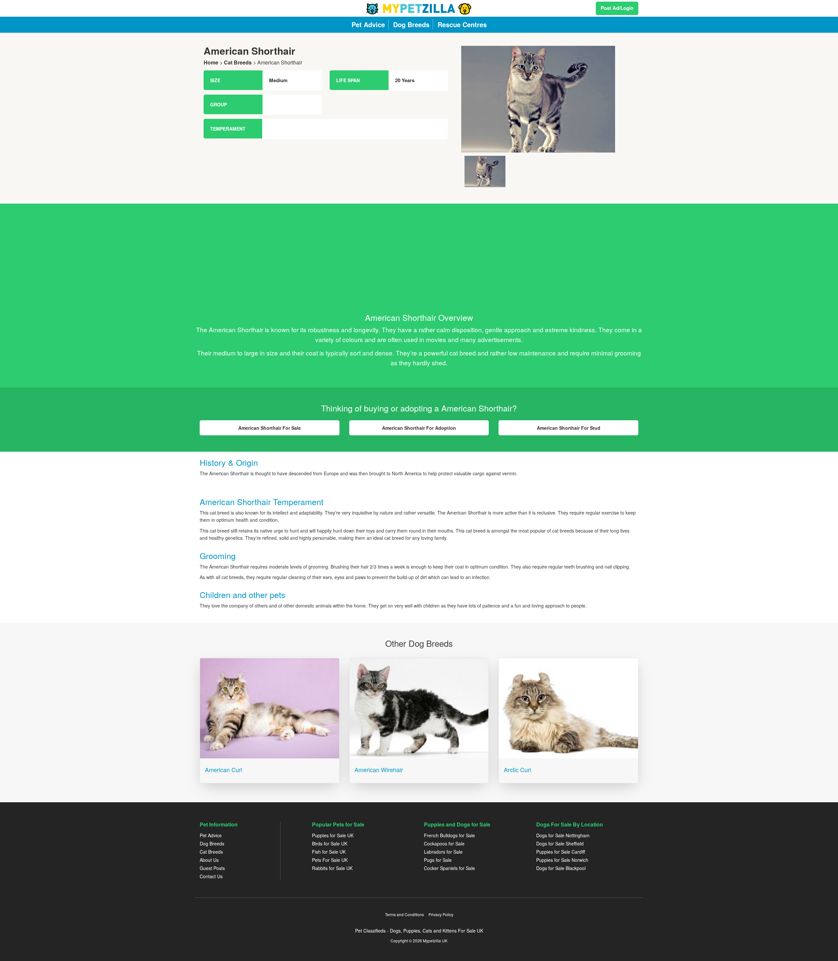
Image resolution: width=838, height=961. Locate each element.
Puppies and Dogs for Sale (457, 824)
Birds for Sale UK (329, 843)
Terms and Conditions (404, 914)
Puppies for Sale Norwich (562, 860)
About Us (209, 860)
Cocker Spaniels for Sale (449, 868)
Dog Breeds (212, 843)
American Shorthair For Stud (568, 428)
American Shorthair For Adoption (419, 428)
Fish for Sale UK (329, 851)
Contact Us (211, 876)
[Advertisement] (419, 249)
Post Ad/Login (617, 7)
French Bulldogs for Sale (449, 835)
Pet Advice (211, 835)
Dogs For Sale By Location (569, 824)
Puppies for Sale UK (333, 835)
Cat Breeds (238, 62)
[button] (472, 116)
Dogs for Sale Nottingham (563, 835)
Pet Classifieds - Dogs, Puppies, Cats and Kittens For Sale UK (419, 930)
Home (211, 62)
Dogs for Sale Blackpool (561, 868)
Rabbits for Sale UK (332, 868)
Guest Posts (212, 868)
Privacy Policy (440, 914)
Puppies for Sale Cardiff (560, 851)
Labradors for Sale (443, 851)
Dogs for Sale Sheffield (560, 843)
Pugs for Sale (438, 860)
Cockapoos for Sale (444, 843)
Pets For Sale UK (330, 860)
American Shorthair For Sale (269, 428)
